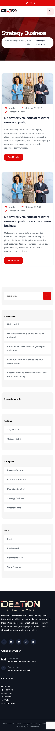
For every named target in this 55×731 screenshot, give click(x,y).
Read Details (13, 157)
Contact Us (9, 703)
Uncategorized (14, 507)
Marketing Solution (16, 489)
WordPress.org (14, 567)
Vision (7, 700)
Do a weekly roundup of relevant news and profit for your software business (27, 221)
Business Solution (15, 470)
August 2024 (13, 429)
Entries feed (13, 548)
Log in (10, 539)
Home (7, 686)
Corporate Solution (16, 479)
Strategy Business (16, 111)
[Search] (47, 296)
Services (8, 693)
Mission (8, 696)
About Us (8, 690)
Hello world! (13, 324)
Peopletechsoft (32, 727)
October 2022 (14, 439)
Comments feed (15, 557)
